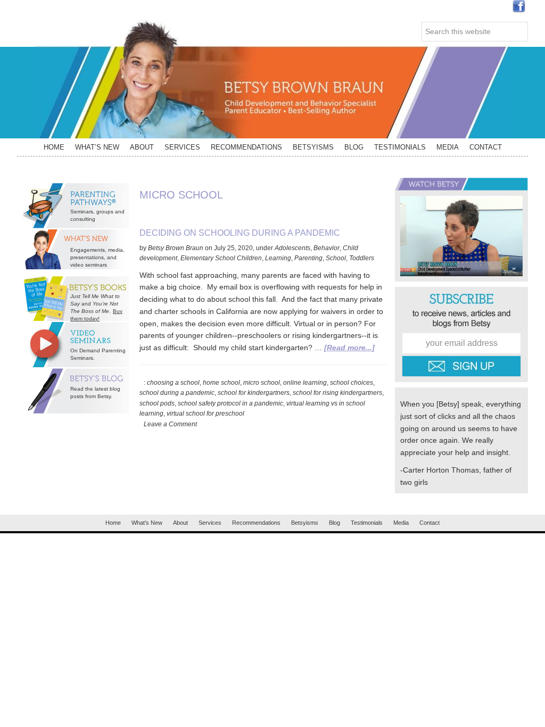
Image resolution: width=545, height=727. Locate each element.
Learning (278, 258)
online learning (305, 382)
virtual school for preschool (205, 413)
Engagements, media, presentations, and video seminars (97, 257)
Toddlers (361, 258)
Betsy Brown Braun (272, 79)
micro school (261, 382)
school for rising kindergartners (337, 392)
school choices (351, 382)
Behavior (326, 248)
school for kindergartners (254, 392)
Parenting (308, 258)
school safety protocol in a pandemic (230, 403)
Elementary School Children (221, 258)
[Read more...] (349, 347)
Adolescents (292, 248)
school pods (157, 403)
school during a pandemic (176, 392)
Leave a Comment (170, 424)
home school (221, 382)
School (336, 258)
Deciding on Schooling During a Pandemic (239, 232)
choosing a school (173, 382)
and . (95, 303)
